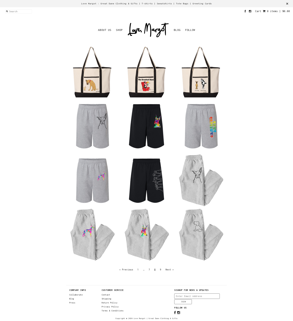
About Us (104, 30)
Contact (106, 295)
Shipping (106, 299)
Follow (190, 30)
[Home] (148, 30)
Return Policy (110, 303)
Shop (119, 30)
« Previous (126, 269)
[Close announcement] (287, 3)
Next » (170, 269)
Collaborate (76, 295)
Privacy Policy (110, 307)
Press (72, 303)
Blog (177, 30)
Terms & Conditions (113, 311)
